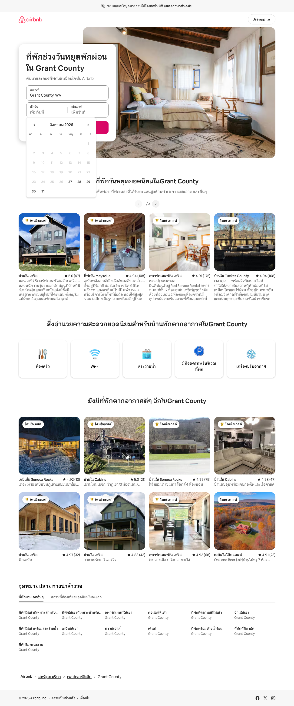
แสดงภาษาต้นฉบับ (178, 6)
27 (70, 182)
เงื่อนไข (85, 698)
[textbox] (47, 112)
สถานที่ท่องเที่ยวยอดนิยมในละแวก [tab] (76, 597)
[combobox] (67, 95)
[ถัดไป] (155, 204)
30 (34, 191)
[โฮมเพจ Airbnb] (30, 19)
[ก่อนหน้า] (138, 204)
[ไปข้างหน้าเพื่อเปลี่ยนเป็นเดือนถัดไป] (87, 125)
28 (79, 182)
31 (43, 191)
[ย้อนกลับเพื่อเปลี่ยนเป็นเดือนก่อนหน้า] (34, 125)
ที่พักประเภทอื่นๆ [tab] (31, 597)
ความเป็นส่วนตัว (63, 698)
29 (88, 182)
